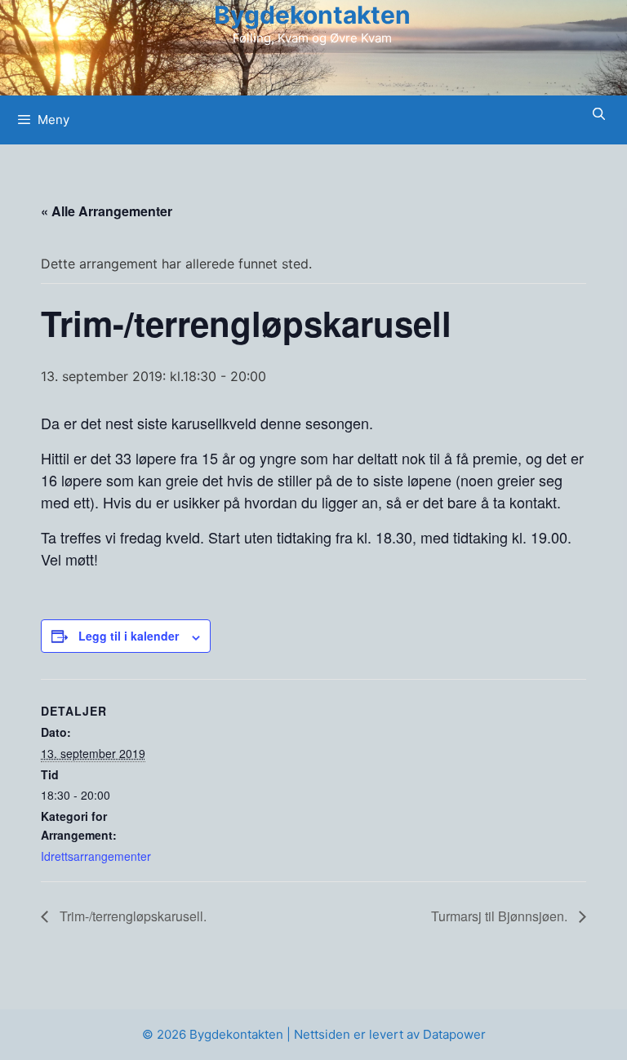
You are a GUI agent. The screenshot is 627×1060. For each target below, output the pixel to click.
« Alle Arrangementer (106, 211)
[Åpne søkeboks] (599, 113)
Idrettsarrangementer (96, 856)
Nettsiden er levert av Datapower (390, 1034)
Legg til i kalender (128, 636)
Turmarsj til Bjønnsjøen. (501, 916)
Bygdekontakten (312, 14)
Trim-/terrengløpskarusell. (131, 916)
